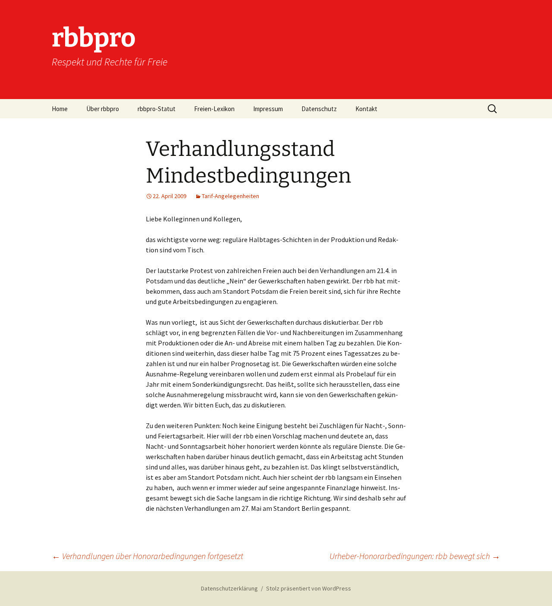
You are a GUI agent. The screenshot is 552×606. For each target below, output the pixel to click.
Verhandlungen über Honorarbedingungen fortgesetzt (147, 555)
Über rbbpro (102, 109)
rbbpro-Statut (157, 109)
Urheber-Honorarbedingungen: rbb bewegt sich (414, 555)
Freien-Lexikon (214, 109)
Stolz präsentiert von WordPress (308, 588)
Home (60, 109)
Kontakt (366, 109)
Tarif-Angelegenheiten (230, 196)
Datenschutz (319, 109)
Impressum (268, 109)
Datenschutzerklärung (229, 588)
